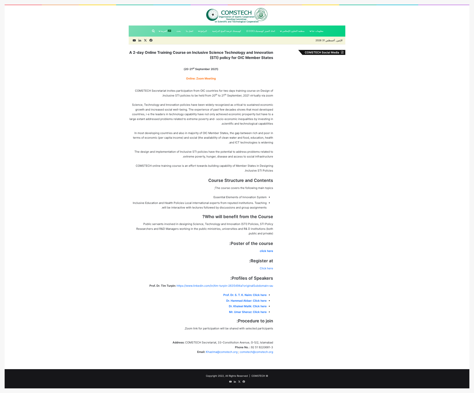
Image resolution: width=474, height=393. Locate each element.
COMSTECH (258, 375)
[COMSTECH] (237, 15)
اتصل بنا (189, 31)
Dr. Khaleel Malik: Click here (248, 306)
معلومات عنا (317, 31)
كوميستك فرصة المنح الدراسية (226, 31)
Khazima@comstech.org (222, 352)
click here (266, 251)
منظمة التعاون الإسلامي (293, 31)
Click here (266, 268)
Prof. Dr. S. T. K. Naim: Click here (245, 295)
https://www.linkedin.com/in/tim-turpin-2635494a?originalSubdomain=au (225, 285)
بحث (178, 31)
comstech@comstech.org (256, 352)
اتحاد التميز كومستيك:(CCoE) (260, 31)
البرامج (203, 31)
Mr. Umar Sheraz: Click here (248, 312)
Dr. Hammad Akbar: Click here (246, 300)
